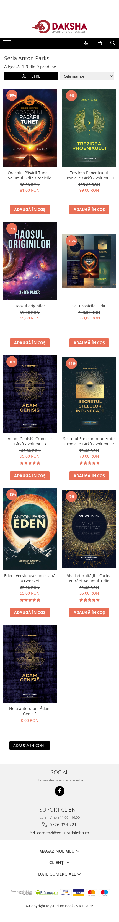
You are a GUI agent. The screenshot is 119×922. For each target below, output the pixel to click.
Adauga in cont (29, 745)
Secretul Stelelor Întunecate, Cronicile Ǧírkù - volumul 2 (89, 441)
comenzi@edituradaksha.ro (62, 832)
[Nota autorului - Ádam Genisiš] (30, 664)
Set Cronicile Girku (89, 305)
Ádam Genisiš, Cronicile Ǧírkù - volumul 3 (30, 441)
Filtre (33, 76)
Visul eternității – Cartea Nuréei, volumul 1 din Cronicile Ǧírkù (89, 578)
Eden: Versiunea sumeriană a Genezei (29, 578)
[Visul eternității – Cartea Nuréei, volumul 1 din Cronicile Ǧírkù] (89, 529)
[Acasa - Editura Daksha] (59, 26)
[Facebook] (59, 791)
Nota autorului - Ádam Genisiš (30, 711)
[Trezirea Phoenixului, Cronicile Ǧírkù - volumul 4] (89, 128)
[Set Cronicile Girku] (89, 261)
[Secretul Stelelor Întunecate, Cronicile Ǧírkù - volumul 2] (89, 394)
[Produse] (7, 44)
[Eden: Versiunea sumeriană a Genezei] (30, 529)
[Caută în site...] (113, 43)
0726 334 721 (62, 824)
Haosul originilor (29, 305)
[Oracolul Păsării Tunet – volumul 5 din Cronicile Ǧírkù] (30, 128)
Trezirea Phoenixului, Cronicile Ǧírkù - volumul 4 (89, 175)
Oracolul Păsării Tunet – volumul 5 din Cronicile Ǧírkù (30, 175)
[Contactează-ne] (86, 43)
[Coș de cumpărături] (100, 43)
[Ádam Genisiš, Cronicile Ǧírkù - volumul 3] (30, 394)
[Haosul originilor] (30, 261)
